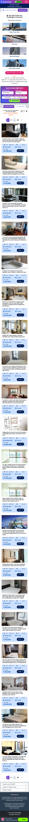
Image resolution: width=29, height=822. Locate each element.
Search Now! (15, 101)
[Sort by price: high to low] (24, 111)
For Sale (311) (20, 106)
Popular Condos (7, 790)
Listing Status (6, 90)
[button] (26, 2)
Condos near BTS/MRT (9, 784)
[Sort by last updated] (26, 111)
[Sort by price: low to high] (21, 111)
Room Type (18, 90)
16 (18, 120)
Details (19, 151)
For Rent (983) (9, 106)
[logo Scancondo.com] (7, 2)
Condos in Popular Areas (9, 787)
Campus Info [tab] (22, 10)
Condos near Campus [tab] (10, 10)
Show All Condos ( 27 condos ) (14, 73)
